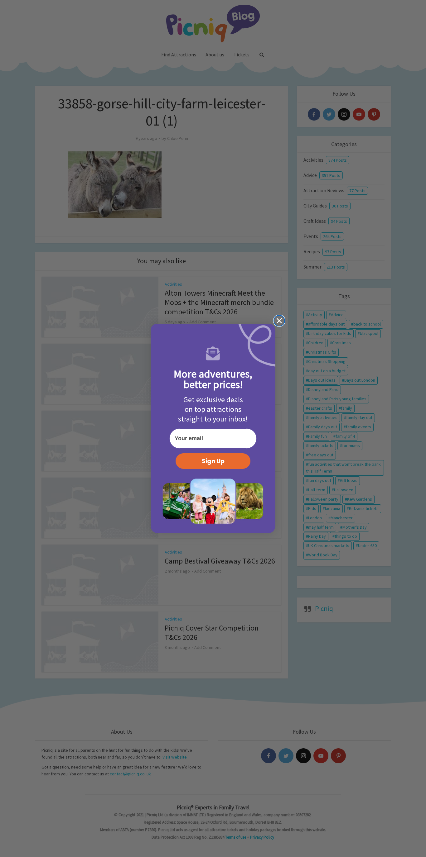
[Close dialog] (279, 320)
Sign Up (213, 461)
